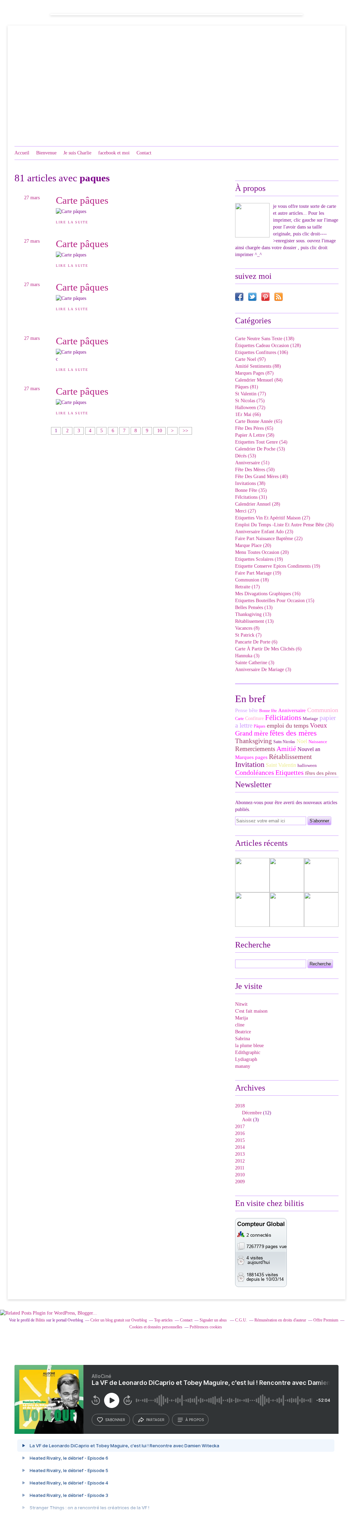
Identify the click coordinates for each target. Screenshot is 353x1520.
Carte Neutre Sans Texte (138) (264, 338)
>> (185, 430)
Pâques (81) (246, 386)
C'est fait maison (251, 1011)
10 (159, 430)
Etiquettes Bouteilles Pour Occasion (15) (274, 600)
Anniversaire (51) (252, 462)
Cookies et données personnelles (155, 1327)
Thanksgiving (253, 740)
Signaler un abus (214, 1320)
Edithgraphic (247, 1052)
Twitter (252, 297)
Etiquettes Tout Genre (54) (261, 442)
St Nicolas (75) (250, 400)
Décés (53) (245, 455)
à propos (194, 1420)
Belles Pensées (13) (254, 607)
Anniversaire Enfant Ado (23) (264, 531)
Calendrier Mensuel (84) (259, 380)
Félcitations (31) (251, 497)
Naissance (318, 741)
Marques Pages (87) (254, 373)
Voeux (318, 725)
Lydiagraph (246, 1059)
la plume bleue (249, 1045)
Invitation (249, 764)
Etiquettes (289, 772)
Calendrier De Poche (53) (260, 449)
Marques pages (251, 757)
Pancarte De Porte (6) (256, 642)
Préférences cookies (206, 1327)
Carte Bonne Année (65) (258, 421)
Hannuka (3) (247, 655)
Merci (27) (245, 511)
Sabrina (242, 1038)
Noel (301, 741)
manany (242, 1066)
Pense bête (246, 710)
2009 (240, 1181)
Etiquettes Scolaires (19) (259, 559)
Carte (239, 718)
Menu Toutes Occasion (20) (262, 552)
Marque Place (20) (253, 545)
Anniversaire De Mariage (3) (263, 669)
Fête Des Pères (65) (254, 428)
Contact (144, 152)
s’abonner (115, 1420)
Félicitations (283, 717)
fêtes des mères (293, 733)
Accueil (21, 152)
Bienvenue (46, 152)
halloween (307, 765)
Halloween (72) (250, 407)
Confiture (254, 718)
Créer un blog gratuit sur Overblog (118, 1320)
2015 (240, 1140)
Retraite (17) (247, 586)
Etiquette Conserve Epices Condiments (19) (277, 566)
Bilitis (40, 1320)
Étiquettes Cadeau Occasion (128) (268, 345)
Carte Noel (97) (250, 359)
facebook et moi (114, 152)
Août (247, 1119)
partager (155, 1420)
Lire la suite (72, 222)
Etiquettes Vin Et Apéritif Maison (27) (272, 517)
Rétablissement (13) (254, 621)
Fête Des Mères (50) (255, 469)
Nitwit (241, 1004)
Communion (322, 710)
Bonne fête (268, 710)
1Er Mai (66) (248, 414)
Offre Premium (325, 1320)
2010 (240, 1174)
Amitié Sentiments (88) (258, 366)
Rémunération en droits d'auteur (280, 1320)
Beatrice (243, 1031)
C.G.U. (241, 1320)
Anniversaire (292, 710)
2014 (240, 1147)
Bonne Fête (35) (251, 490)
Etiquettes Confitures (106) (261, 352)
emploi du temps (288, 725)
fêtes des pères (320, 773)
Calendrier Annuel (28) (257, 504)
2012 (240, 1161)
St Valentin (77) (250, 393)
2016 (240, 1133)
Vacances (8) (247, 628)
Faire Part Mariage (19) (258, 573)
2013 (240, 1154)
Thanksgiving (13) (253, 614)
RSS (278, 297)
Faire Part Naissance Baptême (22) (269, 538)
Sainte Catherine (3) (254, 662)
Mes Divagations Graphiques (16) (268, 593)
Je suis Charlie (77, 152)
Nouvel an (308, 749)
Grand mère (251, 733)
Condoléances (254, 772)
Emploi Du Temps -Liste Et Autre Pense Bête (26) (284, 524)
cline (239, 1024)
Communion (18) (252, 579)
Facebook (239, 297)
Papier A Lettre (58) (254, 435)
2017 (240, 1126)
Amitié (286, 748)
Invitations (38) (250, 483)
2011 (239, 1168)
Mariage (310, 718)
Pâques (259, 726)
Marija (241, 1018)
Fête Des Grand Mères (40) (261, 476)
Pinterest (265, 297)
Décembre (252, 1112)
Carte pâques (82, 200)
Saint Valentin (281, 765)
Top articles (163, 1320)
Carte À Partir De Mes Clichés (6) (268, 648)
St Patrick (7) (248, 635)
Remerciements (255, 748)
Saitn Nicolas (284, 741)
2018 (240, 1105)
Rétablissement (290, 756)
